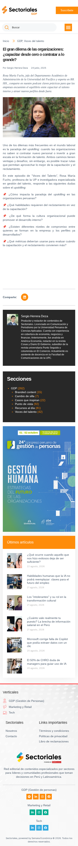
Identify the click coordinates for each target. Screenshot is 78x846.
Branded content (25, 392)
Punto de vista (24, 404)
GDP (19, 41)
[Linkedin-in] (36, 796)
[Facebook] (49, 796)
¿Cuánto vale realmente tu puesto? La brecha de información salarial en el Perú (48, 621)
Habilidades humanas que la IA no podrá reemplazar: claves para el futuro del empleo (48, 579)
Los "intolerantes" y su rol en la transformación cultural (46, 598)
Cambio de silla (24, 396)
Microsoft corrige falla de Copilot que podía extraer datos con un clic (47, 642)
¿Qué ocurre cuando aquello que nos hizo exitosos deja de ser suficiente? (48, 558)
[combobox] (29, 27)
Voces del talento (34, 41)
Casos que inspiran (27, 400)
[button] (68, 27)
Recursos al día (25, 408)
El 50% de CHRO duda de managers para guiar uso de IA (46, 661)
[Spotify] (29, 796)
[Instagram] (42, 796)
